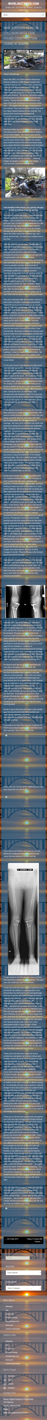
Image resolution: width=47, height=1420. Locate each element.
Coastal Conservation (13, 1329)
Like (7, 1310)
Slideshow (9, 1306)
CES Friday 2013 (11, 1239)
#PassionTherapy (11, 1318)
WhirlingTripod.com (23, 3)
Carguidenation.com (11, 257)
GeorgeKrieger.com (12, 1321)
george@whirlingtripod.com (18, 1413)
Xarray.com (9, 1325)
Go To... (6, 15)
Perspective (10, 1314)
